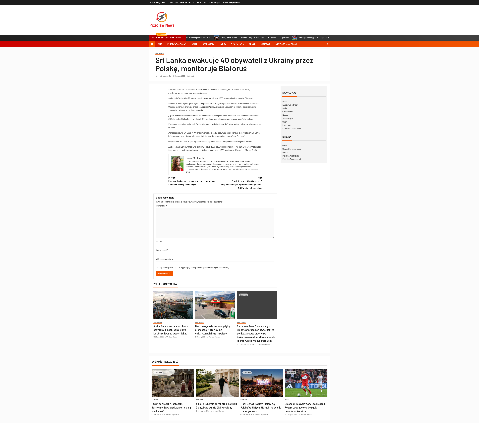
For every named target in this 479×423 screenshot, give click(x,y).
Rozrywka (265, 44)
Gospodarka (208, 44)
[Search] (327, 44)
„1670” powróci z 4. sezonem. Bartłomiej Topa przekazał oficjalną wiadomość (171, 407)
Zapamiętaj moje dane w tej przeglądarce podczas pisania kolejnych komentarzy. (194, 267)
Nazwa (159, 241)
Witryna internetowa (164, 259)
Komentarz (161, 206)
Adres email (162, 250)
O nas (170, 2)
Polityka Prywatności (231, 2)
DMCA (198, 2)
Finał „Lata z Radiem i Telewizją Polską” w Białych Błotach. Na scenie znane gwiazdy (231, 38)
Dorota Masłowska (164, 76)
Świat (194, 44)
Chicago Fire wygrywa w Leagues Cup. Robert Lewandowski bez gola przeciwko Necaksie (311, 38)
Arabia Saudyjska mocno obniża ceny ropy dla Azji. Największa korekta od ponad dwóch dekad (170, 329)
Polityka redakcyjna (212, 2)
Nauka (223, 44)
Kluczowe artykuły (176, 44)
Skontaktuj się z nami (184, 2)
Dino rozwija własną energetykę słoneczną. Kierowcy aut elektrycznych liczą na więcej (212, 329)
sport (287, 400)
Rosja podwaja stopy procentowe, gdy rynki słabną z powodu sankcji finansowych (191, 181)
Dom (160, 44)
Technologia (237, 44)
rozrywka (155, 400)
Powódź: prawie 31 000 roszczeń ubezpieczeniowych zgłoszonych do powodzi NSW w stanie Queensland (241, 183)
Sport (252, 44)
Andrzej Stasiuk (172, 337)
